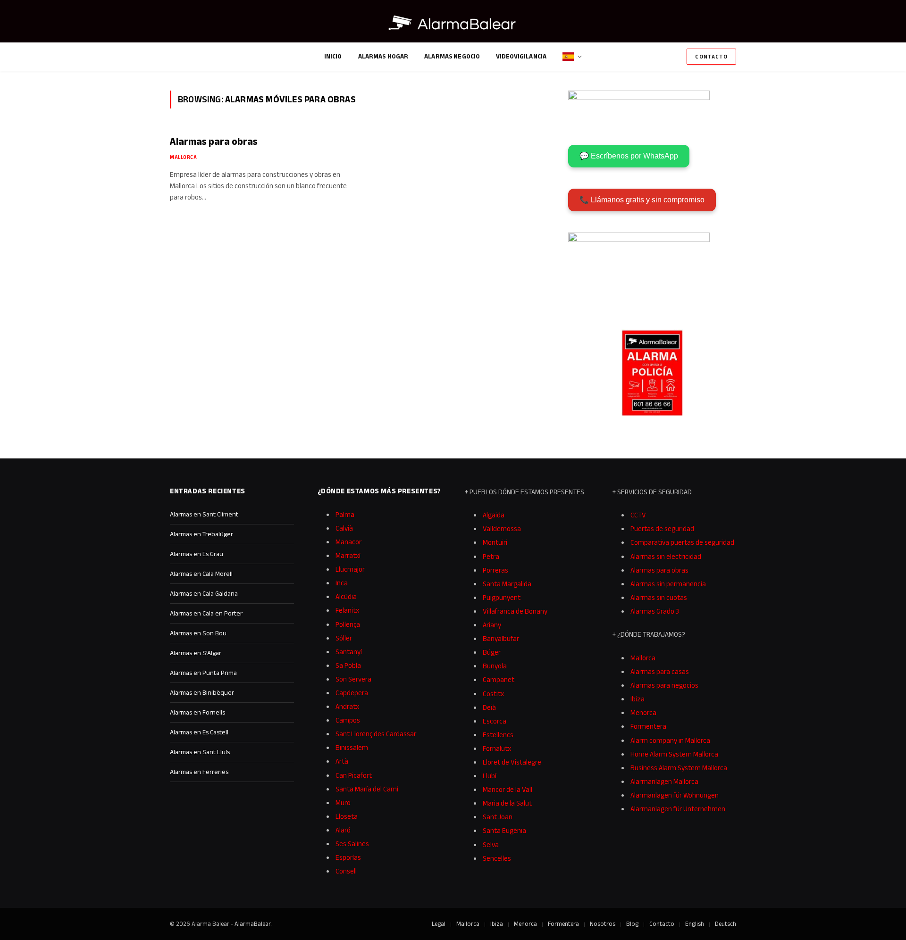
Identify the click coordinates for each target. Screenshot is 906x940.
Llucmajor (350, 569)
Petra (491, 556)
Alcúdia (346, 596)
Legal (438, 923)
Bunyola (495, 666)
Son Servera (353, 679)
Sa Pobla (348, 665)
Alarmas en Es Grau (196, 553)
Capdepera (352, 693)
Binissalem (352, 747)
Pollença (348, 624)
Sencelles (497, 858)
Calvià (344, 528)
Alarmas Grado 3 (654, 611)
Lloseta (347, 816)
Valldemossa (502, 528)
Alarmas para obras (214, 141)
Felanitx (347, 610)
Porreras (495, 570)
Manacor (348, 542)
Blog (632, 923)
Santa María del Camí (367, 789)
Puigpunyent (501, 597)
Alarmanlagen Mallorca (664, 781)
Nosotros (602, 923)
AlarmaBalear (252, 923)
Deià (489, 707)
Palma (345, 514)
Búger (492, 652)
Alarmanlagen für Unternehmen (677, 809)
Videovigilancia (521, 56)
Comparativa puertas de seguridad (682, 542)
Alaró (343, 830)
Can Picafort (354, 775)
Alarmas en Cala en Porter (206, 613)
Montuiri (495, 542)
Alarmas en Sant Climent (204, 514)
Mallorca (183, 157)
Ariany (492, 625)
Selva (491, 844)
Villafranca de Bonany (515, 611)
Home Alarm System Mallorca (674, 754)
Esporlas (348, 857)
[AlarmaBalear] (453, 23)
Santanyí (349, 652)
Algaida (493, 515)
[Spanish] (572, 56)
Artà (342, 761)
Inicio (333, 56)
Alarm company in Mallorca (670, 740)
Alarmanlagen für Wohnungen (674, 795)
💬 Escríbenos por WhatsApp (628, 156)
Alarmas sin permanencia (668, 584)
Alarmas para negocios (664, 685)
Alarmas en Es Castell (199, 732)
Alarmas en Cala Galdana (204, 593)
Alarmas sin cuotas (658, 597)
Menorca (643, 712)
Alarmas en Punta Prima (203, 672)
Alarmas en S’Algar (195, 653)
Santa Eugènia (504, 830)
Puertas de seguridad (662, 528)
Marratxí (348, 555)
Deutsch (725, 923)
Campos (348, 720)
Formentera (648, 726)
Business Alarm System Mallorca (678, 768)
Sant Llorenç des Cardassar (376, 734)
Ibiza (637, 699)
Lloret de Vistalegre (512, 762)
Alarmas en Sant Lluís (200, 752)
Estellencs (498, 735)
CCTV (638, 515)
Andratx (347, 706)
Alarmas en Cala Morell (201, 573)
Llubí (489, 776)
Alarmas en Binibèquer (202, 692)
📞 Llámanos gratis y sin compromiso (642, 200)
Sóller (344, 638)
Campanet (498, 679)
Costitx (493, 694)
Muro (343, 803)
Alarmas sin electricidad (665, 556)
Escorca (494, 721)
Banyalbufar (501, 638)
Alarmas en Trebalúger (201, 534)
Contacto (711, 56)
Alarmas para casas (659, 671)
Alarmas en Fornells (197, 712)
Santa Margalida (507, 584)
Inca (342, 583)
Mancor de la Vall (507, 789)
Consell (346, 871)
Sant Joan (497, 817)
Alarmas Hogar (383, 56)
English (694, 923)
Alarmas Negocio (452, 56)
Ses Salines (352, 844)
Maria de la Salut (507, 803)
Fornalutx (497, 748)
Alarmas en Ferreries (199, 771)
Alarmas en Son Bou (198, 633)
